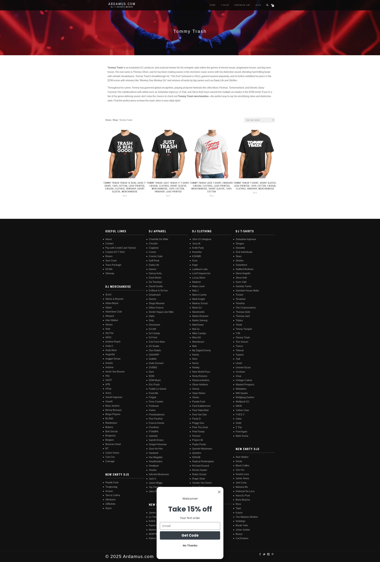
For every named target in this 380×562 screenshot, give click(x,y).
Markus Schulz (200, 303)
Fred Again (241, 431)
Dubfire (153, 359)
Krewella (197, 252)
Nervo (195, 363)
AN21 (108, 337)
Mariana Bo (242, 487)
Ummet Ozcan (243, 367)
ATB (107, 384)
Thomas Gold (243, 312)
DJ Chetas (154, 333)
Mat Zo (196, 329)
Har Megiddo (156, 457)
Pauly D (196, 418)
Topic (238, 508)
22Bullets (110, 504)
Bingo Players (112, 414)
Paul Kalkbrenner (201, 406)
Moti (194, 346)
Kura (194, 260)
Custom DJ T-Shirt (115, 252)
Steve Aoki (241, 277)
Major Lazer (198, 286)
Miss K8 (196, 337)
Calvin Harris (112, 453)
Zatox (239, 418)
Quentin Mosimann (202, 448)
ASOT (108, 380)
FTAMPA (153, 431)
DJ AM (152, 329)
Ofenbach (110, 499)
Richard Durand (200, 465)
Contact (109, 243)
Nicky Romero (199, 376)
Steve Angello (243, 273)
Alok (107, 329)
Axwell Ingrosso (113, 397)
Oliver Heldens (200, 384)
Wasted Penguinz (245, 384)
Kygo (195, 265)
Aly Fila (109, 333)
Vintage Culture (244, 380)
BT (107, 448)
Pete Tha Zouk (200, 427)
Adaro (108, 307)
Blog (258, 5)
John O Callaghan (201, 239)
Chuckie (153, 243)
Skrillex (240, 260)
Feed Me (153, 393)
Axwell (109, 401)
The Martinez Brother (247, 517)
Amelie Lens (242, 474)
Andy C (109, 346)
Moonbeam (198, 342)
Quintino (196, 453)
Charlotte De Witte (158, 239)
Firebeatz (154, 406)
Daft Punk (154, 260)
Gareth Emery (156, 440)
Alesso (109, 324)
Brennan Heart (113, 444)
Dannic (152, 269)
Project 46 (197, 440)
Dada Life (154, 265)
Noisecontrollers (200, 380)
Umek (239, 363)
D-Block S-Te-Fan (158, 290)
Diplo (152, 316)
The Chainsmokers (246, 307)
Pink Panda (198, 431)
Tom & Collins (112, 495)
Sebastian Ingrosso (246, 239)
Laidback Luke (200, 269)
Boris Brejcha (243, 499)
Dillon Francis (156, 307)
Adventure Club (113, 311)
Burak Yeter (242, 525)
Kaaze (239, 512)
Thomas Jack (243, 316)
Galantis (153, 436)
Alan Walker (111, 320)
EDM (151, 376)
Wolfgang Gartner (245, 397)
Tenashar (241, 299)
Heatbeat (154, 465)
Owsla (195, 397)
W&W (239, 406)
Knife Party (198, 248)
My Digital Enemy (201, 350)
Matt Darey (198, 324)
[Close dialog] (219, 492)
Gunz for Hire (156, 448)
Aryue (108, 508)
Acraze (109, 491)
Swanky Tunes (243, 286)
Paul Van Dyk (199, 414)
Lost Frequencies (201, 273)
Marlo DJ (197, 307)
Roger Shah (198, 478)
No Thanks (190, 545)
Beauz (239, 534)
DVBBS (153, 367)
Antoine (109, 367)
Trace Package (113, 265)
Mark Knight (198, 299)
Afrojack (109, 316)
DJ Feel (153, 337)
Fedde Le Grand (157, 389)
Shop (115, 120)
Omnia (195, 389)
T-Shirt (225, 5)
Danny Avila (155, 273)
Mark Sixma (242, 436)
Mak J (195, 290)
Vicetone (240, 372)
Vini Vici (240, 470)
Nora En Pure (243, 495)
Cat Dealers (242, 538)
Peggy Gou (198, 423)
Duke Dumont (156, 363)
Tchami (239, 294)
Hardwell (153, 453)
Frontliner (154, 427)
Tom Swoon (242, 342)
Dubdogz (240, 521)
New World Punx (201, 372)
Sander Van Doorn (202, 483)
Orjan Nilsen (198, 393)
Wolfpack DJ (242, 401)
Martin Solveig (199, 320)
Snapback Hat (242, 5)
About (108, 239)
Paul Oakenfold (200, 410)
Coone (152, 252)
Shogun (240, 243)
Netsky (196, 367)
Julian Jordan (243, 529)
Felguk (152, 397)
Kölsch (152, 538)
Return (109, 256)
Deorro (152, 299)
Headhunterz (156, 461)
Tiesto (239, 324)
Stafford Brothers (244, 269)
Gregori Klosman (158, 444)
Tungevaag (111, 487)
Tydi (238, 359)
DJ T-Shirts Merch (122, 7)
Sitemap (109, 273)
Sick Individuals (244, 252)
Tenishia (240, 303)
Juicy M (196, 243)
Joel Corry (241, 482)
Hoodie (153, 470)
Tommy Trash (243, 337)
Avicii (108, 393)
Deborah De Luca (245, 491)
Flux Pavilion (156, 418)
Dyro (151, 372)
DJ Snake (154, 346)
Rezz (238, 504)
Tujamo (240, 354)
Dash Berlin (155, 277)
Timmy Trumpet (244, 329)
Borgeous (110, 435)
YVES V (240, 414)
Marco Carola (199, 294)
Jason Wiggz (156, 483)
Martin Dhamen (200, 316)
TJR (238, 333)
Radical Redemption (203, 461)
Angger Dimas (113, 358)
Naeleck (153, 525)
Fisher (152, 410)
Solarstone (241, 265)
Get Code (190, 535)
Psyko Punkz (199, 444)
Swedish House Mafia (247, 290)
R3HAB (196, 457)
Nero (194, 359)
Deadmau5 (155, 294)
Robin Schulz (199, 474)
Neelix (195, 354)
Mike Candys (199, 333)
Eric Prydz (154, 384)
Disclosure (154, 324)
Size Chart (111, 260)
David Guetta (156, 286)
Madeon (196, 282)
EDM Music (155, 380)
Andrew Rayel (112, 341)
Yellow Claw (242, 410)
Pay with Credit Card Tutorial (120, 248)
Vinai (238, 376)
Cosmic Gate (156, 256)
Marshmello (198, 312)
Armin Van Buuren (115, 371)
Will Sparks (242, 393)
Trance (239, 346)
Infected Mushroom (159, 474)
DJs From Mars (157, 342)
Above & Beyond (114, 299)
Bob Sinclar (111, 431)
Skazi (239, 256)
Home (213, 5)
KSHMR (196, 256)
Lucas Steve (198, 277)
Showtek (240, 248)
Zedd (238, 423)
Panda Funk (198, 401)
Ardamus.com (122, 4)
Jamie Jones (242, 478)
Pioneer (196, 436)
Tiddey (239, 320)
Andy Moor (111, 350)
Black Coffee (242, 465)
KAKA (152, 521)
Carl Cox (110, 457)
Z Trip (239, 427)
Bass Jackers (112, 406)
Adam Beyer (111, 303)
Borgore (109, 440)
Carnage (110, 461)
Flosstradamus (156, 414)
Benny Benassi (113, 410)
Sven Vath (241, 282)
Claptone (154, 248)
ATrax (108, 388)
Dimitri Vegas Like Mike (161, 312)
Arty (107, 376)
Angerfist (110, 354)
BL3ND (109, 418)
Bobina (109, 427)
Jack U (152, 478)
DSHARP (154, 354)
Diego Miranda (156, 303)
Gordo (239, 461)
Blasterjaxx (111, 423)
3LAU (108, 294)
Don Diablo (155, 350)
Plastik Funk (111, 482)
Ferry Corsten (156, 401)
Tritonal (240, 350)
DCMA (109, 269)
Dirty (151, 320)
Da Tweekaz (155, 282)
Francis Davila (156, 423)
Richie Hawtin (199, 470)
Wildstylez (241, 389)
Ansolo (109, 363)
